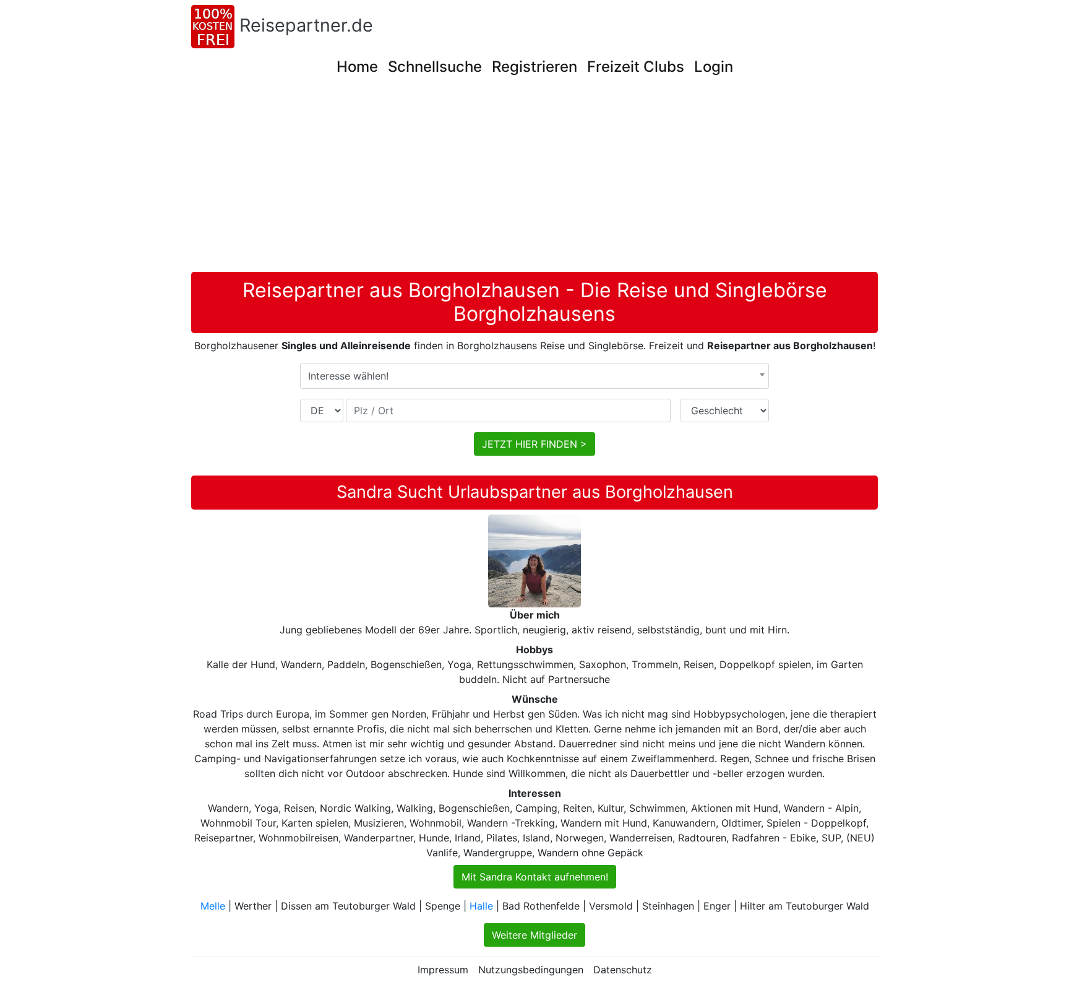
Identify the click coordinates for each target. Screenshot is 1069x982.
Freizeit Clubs (635, 67)
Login (713, 67)
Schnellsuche (435, 67)
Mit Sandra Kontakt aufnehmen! (535, 877)
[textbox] (534, 375)
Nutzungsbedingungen (530, 969)
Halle (481, 906)
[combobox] (534, 376)
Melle (212, 906)
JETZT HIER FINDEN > (534, 444)
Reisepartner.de (306, 25)
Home (357, 67)
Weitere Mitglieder (534, 935)
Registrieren (534, 67)
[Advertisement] (534, 179)
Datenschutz (622, 969)
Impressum (443, 969)
